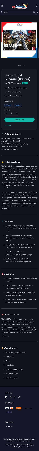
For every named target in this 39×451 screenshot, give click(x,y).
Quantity (7, 110)
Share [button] (9, 125)
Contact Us (8, 427)
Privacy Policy (21, 445)
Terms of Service (11, 445)
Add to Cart (19, 119)
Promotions (8, 101)
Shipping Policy (24, 447)
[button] (2, 5)
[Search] (34, 12)
